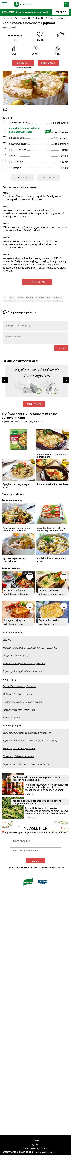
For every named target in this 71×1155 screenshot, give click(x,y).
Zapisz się (36, 861)
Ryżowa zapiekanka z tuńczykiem (14, 559)
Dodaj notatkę (38, 281)
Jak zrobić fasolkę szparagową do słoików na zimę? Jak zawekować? (37, 802)
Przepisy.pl (7, 18)
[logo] (22, 4)
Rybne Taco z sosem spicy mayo (19, 686)
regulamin (35, 1144)
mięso (12, 297)
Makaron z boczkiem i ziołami (18, 694)
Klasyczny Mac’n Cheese (15, 655)
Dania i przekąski (22, 18)
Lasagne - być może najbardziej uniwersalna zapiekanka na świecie (51, 592)
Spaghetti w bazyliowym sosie (16, 485)
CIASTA (39, 301)
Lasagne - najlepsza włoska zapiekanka (14, 622)
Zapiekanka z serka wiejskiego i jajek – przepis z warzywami (49, 622)
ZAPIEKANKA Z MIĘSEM (12, 301)
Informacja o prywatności (35, 1148)
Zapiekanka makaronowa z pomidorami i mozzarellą (30, 740)
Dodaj (61, 348)
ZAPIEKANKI (57, 297)
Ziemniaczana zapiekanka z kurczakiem (52, 455)
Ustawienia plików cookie (18, 1151)
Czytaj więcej (31, 794)
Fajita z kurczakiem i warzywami (19, 709)
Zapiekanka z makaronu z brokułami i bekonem (16, 529)
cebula (20, 297)
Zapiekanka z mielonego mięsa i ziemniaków (26, 764)
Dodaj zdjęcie (34, 404)
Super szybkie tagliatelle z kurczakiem (22, 671)
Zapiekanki (38, 18)
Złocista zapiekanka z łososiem (18, 756)
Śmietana (29, 297)
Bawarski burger (11, 717)
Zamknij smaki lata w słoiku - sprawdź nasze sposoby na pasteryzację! (36, 778)
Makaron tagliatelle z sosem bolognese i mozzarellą (30, 647)
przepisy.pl (12, 27)
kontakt (35, 1140)
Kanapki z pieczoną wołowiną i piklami (22, 702)
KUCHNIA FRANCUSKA (43, 297)
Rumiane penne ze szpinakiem (19, 748)
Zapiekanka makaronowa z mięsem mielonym (27, 732)
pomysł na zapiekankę (53, 301)
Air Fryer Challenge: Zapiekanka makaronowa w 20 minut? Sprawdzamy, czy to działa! (18, 592)
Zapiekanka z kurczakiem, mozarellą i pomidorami (51, 529)
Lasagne (7, 639)
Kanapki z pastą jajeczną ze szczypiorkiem (24, 663)
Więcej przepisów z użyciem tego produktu (21, 422)
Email (21, 177)
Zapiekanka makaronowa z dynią (51, 559)
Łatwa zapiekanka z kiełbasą (52, 484)
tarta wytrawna (28, 301)
